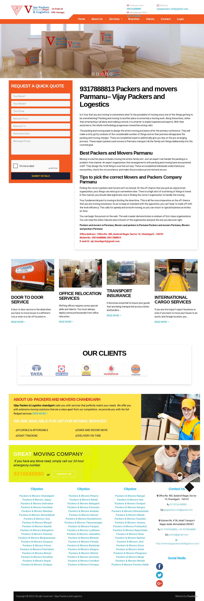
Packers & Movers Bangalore (37, 530)
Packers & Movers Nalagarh (83, 503)
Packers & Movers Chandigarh (36, 495)
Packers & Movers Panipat (83, 526)
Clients (150, 19)
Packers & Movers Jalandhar (83, 534)
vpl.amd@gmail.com (178, 534)
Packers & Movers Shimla (83, 553)
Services (114, 19)
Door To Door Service (27, 300)
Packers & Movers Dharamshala (130, 511)
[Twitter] (177, 575)
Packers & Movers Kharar (36, 553)
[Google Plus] (177, 583)
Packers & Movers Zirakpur (36, 564)
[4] (106, 74)
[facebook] (177, 567)
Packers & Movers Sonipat (130, 503)
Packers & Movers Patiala (83, 541)
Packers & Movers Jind (130, 541)
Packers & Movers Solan (130, 549)
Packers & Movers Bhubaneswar (36, 537)
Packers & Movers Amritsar (83, 557)
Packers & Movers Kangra (130, 507)
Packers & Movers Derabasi (37, 557)
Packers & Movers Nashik (36, 526)
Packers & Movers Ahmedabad (37, 515)
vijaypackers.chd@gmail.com (172, 9)
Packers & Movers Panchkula (37, 549)
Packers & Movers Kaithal (130, 537)
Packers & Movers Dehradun (37, 503)
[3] (102, 74)
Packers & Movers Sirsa (130, 545)
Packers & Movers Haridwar (37, 507)
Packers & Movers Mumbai (37, 511)
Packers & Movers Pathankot (130, 526)
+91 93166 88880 (177, 504)
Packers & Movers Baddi (83, 499)
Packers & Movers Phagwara (130, 553)
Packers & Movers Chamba (130, 518)
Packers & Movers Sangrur (83, 549)
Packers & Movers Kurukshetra (83, 518)
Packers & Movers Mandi (130, 515)
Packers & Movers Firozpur (83, 564)
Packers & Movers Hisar (130, 534)
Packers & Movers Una (130, 499)
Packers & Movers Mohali (130, 560)
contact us (64, 474)
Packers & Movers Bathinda (83, 545)
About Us (97, 19)
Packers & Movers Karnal (83, 515)
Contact (166, 19)
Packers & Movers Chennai (36, 534)
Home (81, 19)
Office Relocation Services (80, 296)
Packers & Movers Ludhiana (83, 530)
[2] (97, 74)
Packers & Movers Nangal (130, 495)
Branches (134, 19)
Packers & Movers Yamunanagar (83, 522)
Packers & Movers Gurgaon (37, 541)
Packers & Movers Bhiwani (83, 537)
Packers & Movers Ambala (83, 511)
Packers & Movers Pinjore (83, 495)
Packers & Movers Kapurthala (130, 530)
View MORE (39, 413)
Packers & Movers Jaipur (36, 499)
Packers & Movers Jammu (130, 522)
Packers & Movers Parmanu (83, 507)
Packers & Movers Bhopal (37, 522)
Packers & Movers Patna (37, 545)
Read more (17, 322)
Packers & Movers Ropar (37, 560)
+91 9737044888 (168, 529)
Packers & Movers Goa (37, 518)
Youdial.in (192, 596)
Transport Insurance (119, 293)
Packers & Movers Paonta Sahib (130, 564)
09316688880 (134, 9)
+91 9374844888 (187, 529)
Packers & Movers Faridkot (83, 560)
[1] (93, 74)
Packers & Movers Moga (130, 557)
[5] (111, 74)
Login (180, 19)
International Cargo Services (173, 300)
